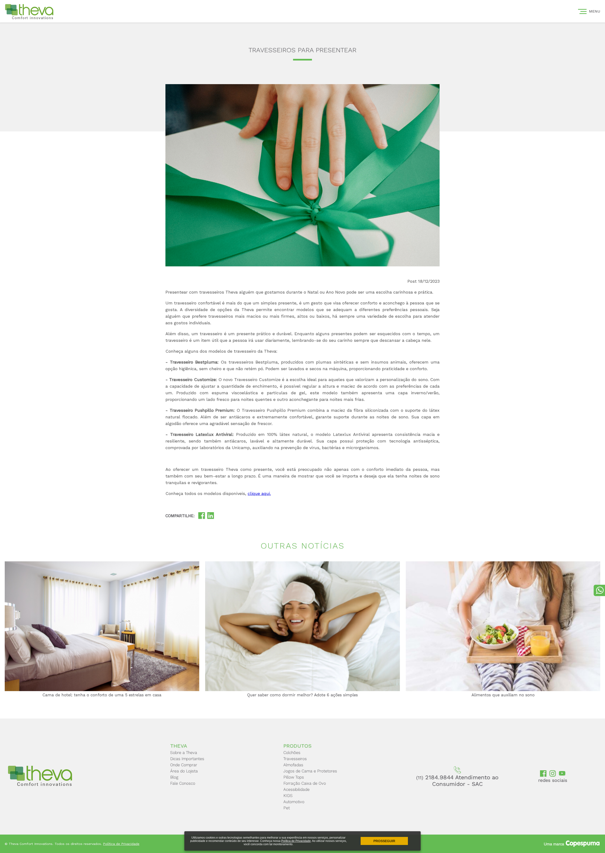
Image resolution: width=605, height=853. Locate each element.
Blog (174, 777)
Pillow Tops (293, 777)
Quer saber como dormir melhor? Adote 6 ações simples (302, 695)
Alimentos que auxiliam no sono (503, 695)
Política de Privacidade (296, 841)
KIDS (288, 795)
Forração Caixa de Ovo (304, 783)
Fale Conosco (182, 783)
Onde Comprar (183, 764)
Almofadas (293, 764)
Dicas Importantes (187, 758)
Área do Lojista (184, 771)
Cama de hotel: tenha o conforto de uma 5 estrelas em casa (102, 695)
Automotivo (293, 801)
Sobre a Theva (183, 752)
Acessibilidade (296, 789)
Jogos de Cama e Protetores (310, 771)
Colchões (291, 752)
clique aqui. (259, 493)
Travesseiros (295, 758)
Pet (286, 807)
